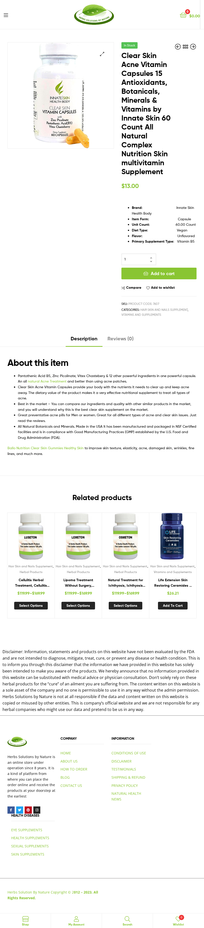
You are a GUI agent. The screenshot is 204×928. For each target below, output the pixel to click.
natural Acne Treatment (47, 381)
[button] (102, 54)
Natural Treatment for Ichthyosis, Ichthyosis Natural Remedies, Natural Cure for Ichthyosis (125, 583)
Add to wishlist (163, 287)
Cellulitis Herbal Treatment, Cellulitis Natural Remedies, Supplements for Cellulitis (31, 583)
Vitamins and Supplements (141, 315)
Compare (133, 287)
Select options (31, 605)
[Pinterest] (28, 810)
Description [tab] (84, 338)
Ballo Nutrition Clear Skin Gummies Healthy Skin (45, 448)
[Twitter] (19, 810)
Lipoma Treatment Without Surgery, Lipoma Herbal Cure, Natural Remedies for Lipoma (78, 583)
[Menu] (6, 15)
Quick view (43, 538)
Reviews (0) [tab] (120, 338)
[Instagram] (37, 810)
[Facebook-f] (11, 810)
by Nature (43, 756)
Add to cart (163, 273)
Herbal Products (31, 572)
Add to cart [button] (173, 605)
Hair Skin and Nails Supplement (164, 310)
